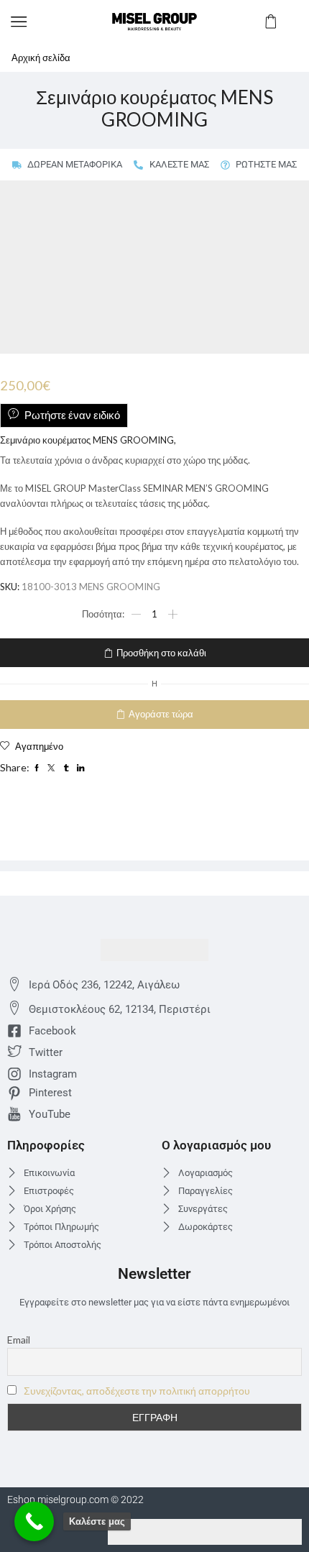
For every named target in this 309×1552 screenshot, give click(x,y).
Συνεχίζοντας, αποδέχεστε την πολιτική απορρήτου (137, 1391)
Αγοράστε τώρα (161, 714)
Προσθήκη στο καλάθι (161, 652)
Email (18, 1339)
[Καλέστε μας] (34, 1521)
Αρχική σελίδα (40, 57)
